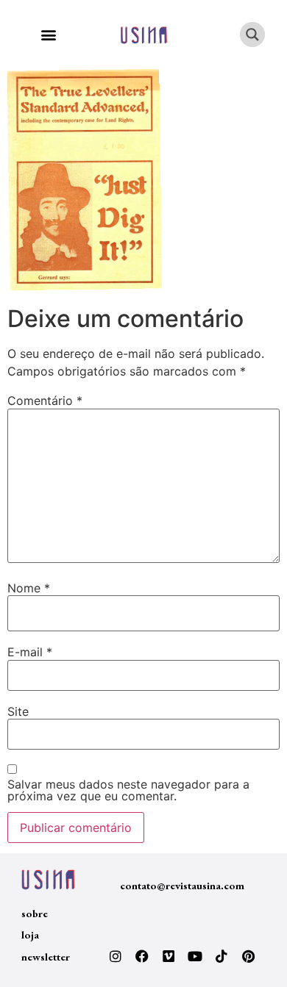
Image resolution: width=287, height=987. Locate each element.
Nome (28, 588)
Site (18, 711)
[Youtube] (195, 956)
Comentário (44, 400)
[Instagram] (115, 956)
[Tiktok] (221, 956)
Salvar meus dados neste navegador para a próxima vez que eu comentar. (128, 790)
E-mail (29, 652)
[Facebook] (142, 956)
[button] (48, 35)
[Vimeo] (168, 956)
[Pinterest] (248, 956)
